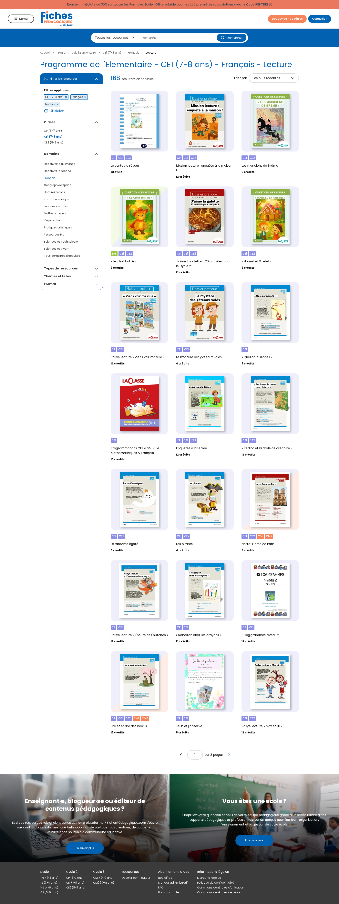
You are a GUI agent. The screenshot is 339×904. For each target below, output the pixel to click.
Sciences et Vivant (56, 249)
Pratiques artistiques (58, 227)
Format (50, 284)
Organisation (53, 220)
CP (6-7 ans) (53, 131)
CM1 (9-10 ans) (103, 878)
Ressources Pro (54, 235)
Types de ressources (61, 268)
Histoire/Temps (54, 192)
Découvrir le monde (57, 171)
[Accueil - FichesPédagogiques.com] (56, 19)
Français (133, 53)
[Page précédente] (181, 754)
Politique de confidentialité (215, 883)
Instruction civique (56, 199)
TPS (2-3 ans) (49, 878)
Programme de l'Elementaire (76, 53)
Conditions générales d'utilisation (220, 887)
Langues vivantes (56, 206)
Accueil (45, 53)
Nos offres (165, 878)
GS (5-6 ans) (49, 892)
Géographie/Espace (57, 185)
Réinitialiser (56, 111)
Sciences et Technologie (61, 242)
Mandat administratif (173, 883)
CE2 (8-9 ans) (53, 142)
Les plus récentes (266, 78)
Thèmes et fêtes (57, 276)
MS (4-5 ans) (49, 887)
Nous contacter (169, 892)
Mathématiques (55, 213)
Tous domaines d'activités (62, 256)
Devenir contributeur (136, 878)
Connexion (319, 19)
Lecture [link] (151, 53)
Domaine (51, 154)
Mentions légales (209, 878)
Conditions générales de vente (219, 892)
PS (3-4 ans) (48, 883)
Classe (49, 122)
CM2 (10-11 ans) (103, 883)
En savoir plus (85, 848)
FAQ (161, 887)
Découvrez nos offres (287, 19)
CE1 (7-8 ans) (112, 53)
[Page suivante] (229, 754)
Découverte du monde (59, 164)
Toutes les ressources (111, 37)
